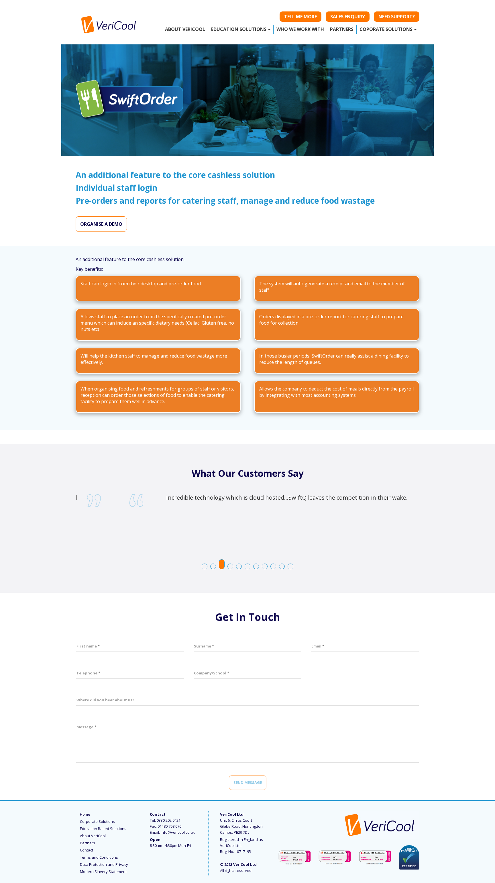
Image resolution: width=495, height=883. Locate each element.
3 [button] (222, 562)
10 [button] (282, 567)
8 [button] (265, 567)
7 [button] (256, 567)
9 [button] (273, 567)
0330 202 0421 (168, 820)
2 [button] (213, 567)
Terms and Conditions (99, 857)
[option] (247, 499)
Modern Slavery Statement (103, 871)
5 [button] (239, 567)
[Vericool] (108, 23)
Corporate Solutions (97, 821)
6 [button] (248, 567)
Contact (86, 850)
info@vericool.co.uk (178, 832)
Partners (87, 842)
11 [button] (291, 567)
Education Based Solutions (103, 828)
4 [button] (230, 567)
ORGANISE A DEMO (101, 224)
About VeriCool (93, 835)
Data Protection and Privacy (104, 864)
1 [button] (205, 567)
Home (85, 814)
